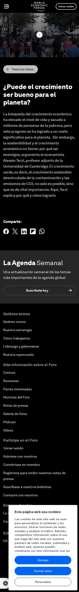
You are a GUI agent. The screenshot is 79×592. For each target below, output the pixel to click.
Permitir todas (43, 571)
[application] (39, 35)
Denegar (43, 560)
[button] (39, 34)
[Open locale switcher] (5, 583)
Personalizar (43, 582)
